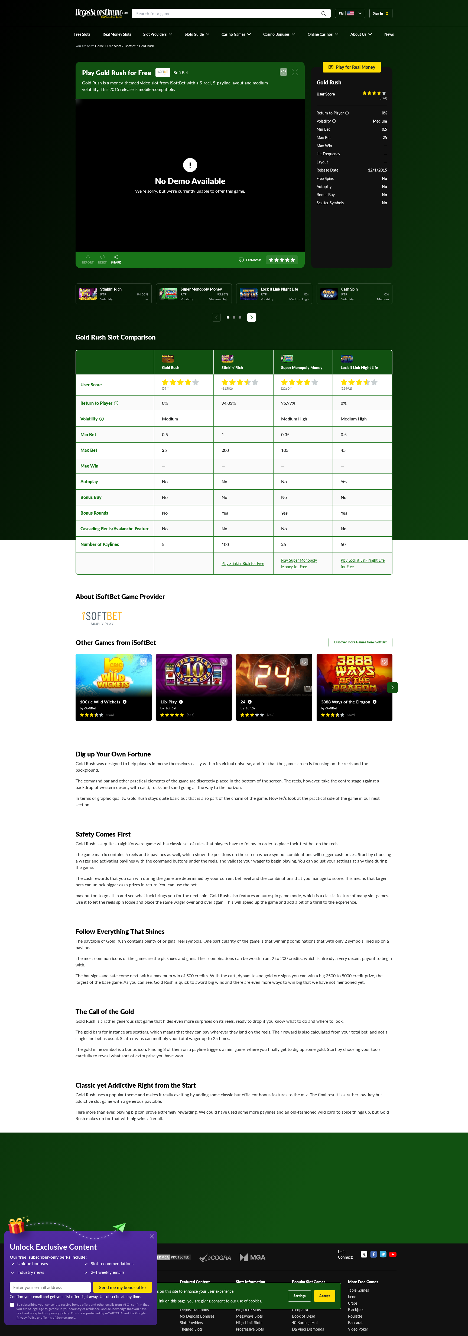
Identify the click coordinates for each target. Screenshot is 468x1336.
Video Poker (358, 1329)
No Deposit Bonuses (197, 1316)
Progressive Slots (250, 1329)
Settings (300, 1296)
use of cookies (249, 1301)
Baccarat (355, 1322)
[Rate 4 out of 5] (287, 260)
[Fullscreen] (295, 72)
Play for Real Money (355, 67)
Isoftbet (130, 46)
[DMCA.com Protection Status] (171, 1257)
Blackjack (355, 1309)
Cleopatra (300, 1309)
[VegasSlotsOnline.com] (102, 13)
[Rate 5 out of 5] (293, 260)
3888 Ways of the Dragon (345, 702)
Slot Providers (191, 1322)
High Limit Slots (249, 1322)
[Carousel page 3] (240, 317)
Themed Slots (191, 1329)
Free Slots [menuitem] (82, 34)
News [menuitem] (389, 34)
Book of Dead (303, 1316)
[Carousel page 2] (234, 317)
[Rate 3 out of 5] (282, 260)
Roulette (355, 1316)
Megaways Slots (249, 1316)
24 (242, 702)
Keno (352, 1296)
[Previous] (216, 317)
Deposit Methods (194, 1309)
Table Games (358, 1290)
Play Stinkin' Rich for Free (243, 563)
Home (99, 46)
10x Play (168, 702)
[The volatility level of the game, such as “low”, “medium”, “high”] (334, 121)
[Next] (251, 317)
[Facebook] (373, 1254)
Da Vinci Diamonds (308, 1329)
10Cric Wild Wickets (100, 702)
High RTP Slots (248, 1309)
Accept (324, 1296)
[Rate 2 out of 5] (276, 260)
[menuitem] (158, 34)
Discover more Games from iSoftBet (360, 642)
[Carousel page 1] (228, 317)
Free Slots (114, 46)
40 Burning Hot (305, 1322)
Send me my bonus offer (122, 1287)
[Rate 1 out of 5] (271, 260)
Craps (353, 1303)
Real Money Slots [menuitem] (117, 34)
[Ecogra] (215, 1257)
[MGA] (252, 1257)
